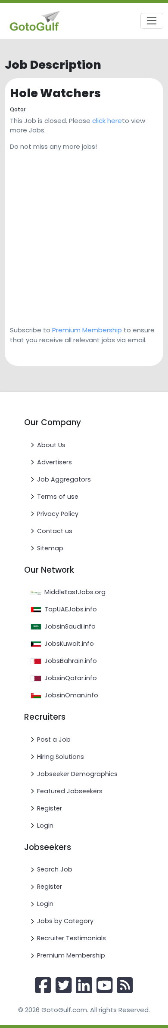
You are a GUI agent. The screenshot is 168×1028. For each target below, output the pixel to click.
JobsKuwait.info (69, 643)
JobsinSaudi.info (70, 626)
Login (45, 825)
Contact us (54, 531)
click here (107, 120)
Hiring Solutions (60, 756)
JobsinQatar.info (70, 678)
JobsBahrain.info (70, 661)
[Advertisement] (84, 235)
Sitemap (50, 548)
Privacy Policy (57, 513)
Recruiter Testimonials (71, 938)
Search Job (54, 869)
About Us (51, 445)
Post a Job (54, 739)
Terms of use (57, 496)
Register (49, 808)
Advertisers (54, 462)
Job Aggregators (64, 479)
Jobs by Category (65, 921)
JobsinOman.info (71, 695)
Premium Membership (87, 329)
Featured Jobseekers (70, 791)
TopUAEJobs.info (70, 609)
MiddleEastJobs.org (75, 592)
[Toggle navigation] (151, 21)
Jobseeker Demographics (77, 774)
